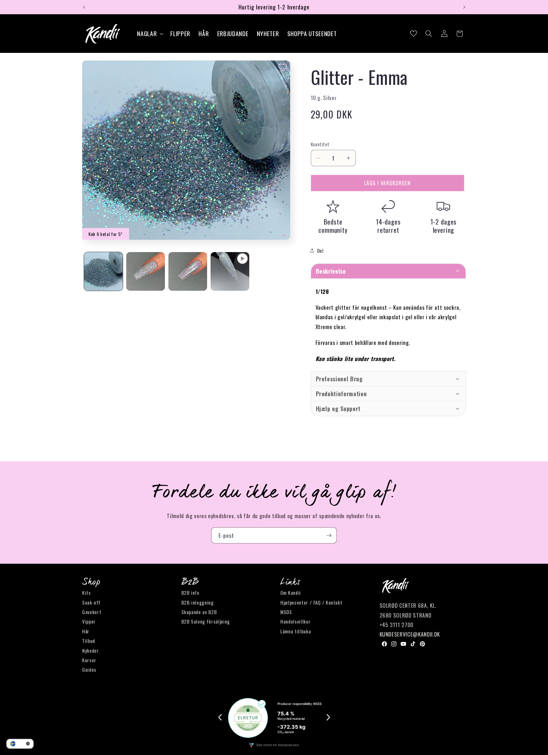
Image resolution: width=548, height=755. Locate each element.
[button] (149, 34)
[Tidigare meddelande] (84, 7)
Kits (86, 592)
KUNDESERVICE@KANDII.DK (410, 634)
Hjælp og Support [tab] (338, 408)
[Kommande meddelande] (464, 7)
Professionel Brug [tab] (339, 379)
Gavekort (91, 611)
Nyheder (90, 650)
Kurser (89, 660)
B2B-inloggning (197, 602)
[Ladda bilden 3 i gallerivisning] (187, 271)
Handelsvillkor (295, 621)
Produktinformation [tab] (341, 394)
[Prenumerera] (328, 535)
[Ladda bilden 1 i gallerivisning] (103, 271)
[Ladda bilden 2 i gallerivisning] (145, 271)
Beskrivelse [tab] (331, 271)
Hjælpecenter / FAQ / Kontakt (311, 602)
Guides (89, 669)
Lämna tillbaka (295, 631)
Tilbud (88, 641)
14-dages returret (388, 226)
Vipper (89, 621)
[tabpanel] (388, 324)
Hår (85, 631)
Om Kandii (290, 592)
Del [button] (320, 250)
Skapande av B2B (199, 611)
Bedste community (333, 226)
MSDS (286, 611)
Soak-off (91, 602)
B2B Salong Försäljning (205, 621)
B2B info (190, 592)
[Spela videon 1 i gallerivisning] (230, 271)
